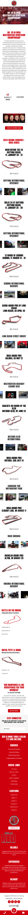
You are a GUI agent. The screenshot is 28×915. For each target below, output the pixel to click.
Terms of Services (17, 898)
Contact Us (23, 913)
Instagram (18, 901)
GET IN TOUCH (14, 711)
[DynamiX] (14, 906)
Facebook (9, 901)
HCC (9, 704)
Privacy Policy (9, 898)
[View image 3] (22, 191)
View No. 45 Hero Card (14, 128)
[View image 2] (9, 191)
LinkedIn (15, 901)
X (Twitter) (12, 901)
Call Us (4, 913)
